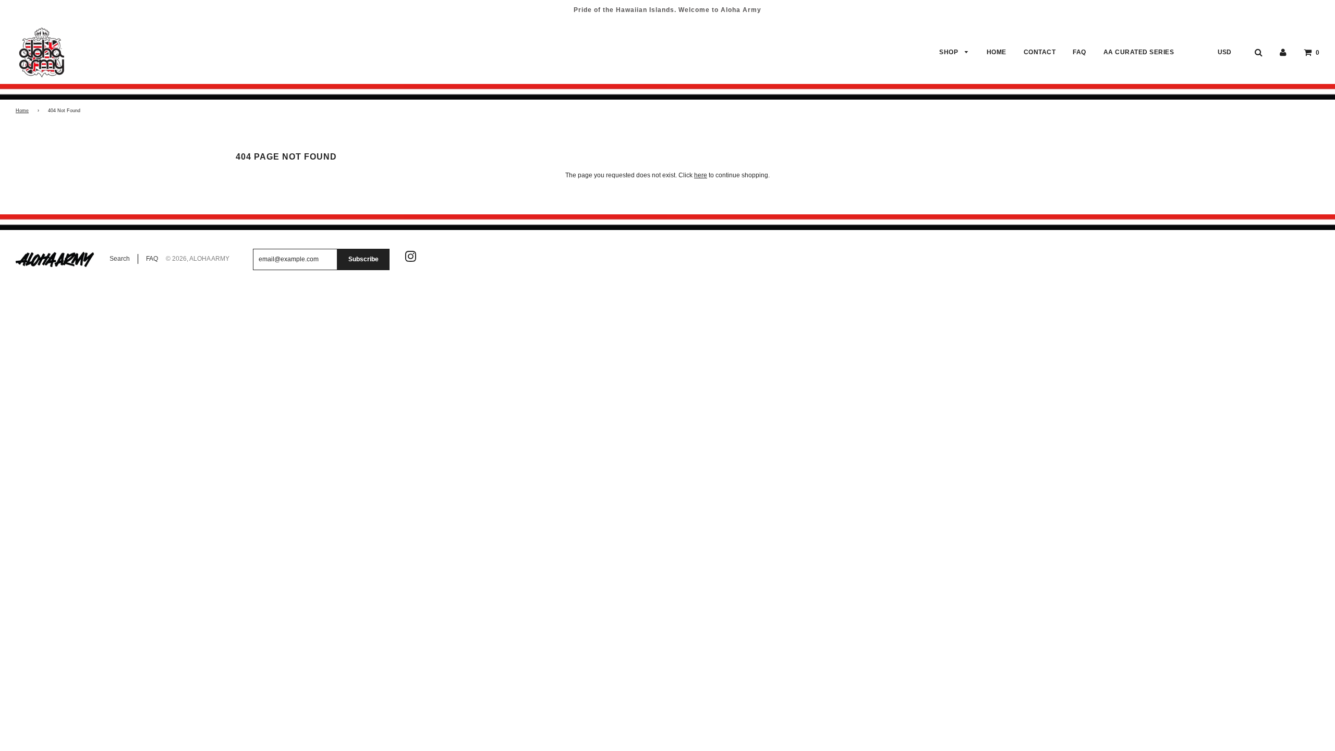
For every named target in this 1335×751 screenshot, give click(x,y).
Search (120, 258)
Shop (949, 52)
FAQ (1079, 52)
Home (996, 52)
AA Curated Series (1138, 52)
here (700, 175)
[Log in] (1283, 52)
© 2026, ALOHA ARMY (197, 258)
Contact (1040, 52)
